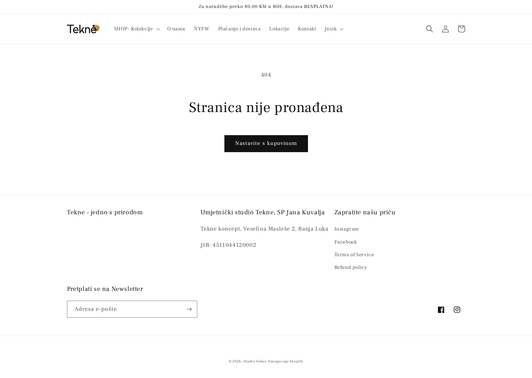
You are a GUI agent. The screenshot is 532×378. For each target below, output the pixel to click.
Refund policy (350, 267)
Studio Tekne (255, 361)
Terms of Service (354, 255)
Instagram (346, 229)
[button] (136, 28)
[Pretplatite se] (189, 309)
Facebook (345, 242)
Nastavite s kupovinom (266, 143)
